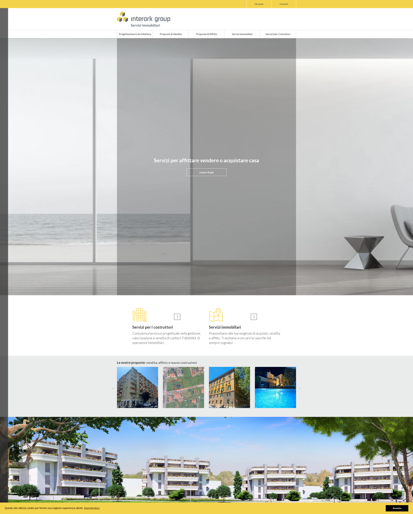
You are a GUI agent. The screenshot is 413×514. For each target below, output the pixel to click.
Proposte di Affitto (206, 33)
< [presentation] (113, 388)
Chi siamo (259, 4)
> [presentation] (300, 388)
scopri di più (206, 172)
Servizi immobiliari (242, 33)
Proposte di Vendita (171, 33)
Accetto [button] (397, 508)
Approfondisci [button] (92, 508)
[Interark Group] (143, 19)
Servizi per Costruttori (278, 33)
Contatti (284, 4)
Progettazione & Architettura (135, 33)
